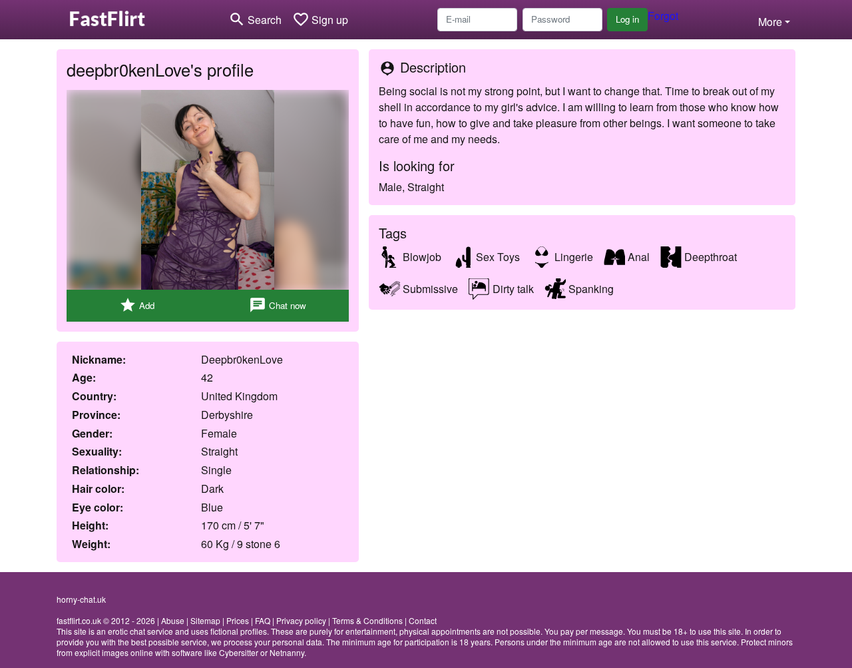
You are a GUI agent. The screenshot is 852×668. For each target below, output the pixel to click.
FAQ (262, 620)
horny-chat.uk (81, 599)
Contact (423, 620)
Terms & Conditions (367, 620)
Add (136, 305)
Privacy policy (301, 620)
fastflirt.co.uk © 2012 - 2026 (106, 620)
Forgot (663, 15)
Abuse (172, 620)
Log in (627, 19)
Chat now (277, 305)
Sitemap (205, 620)
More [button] (770, 21)
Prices (237, 620)
